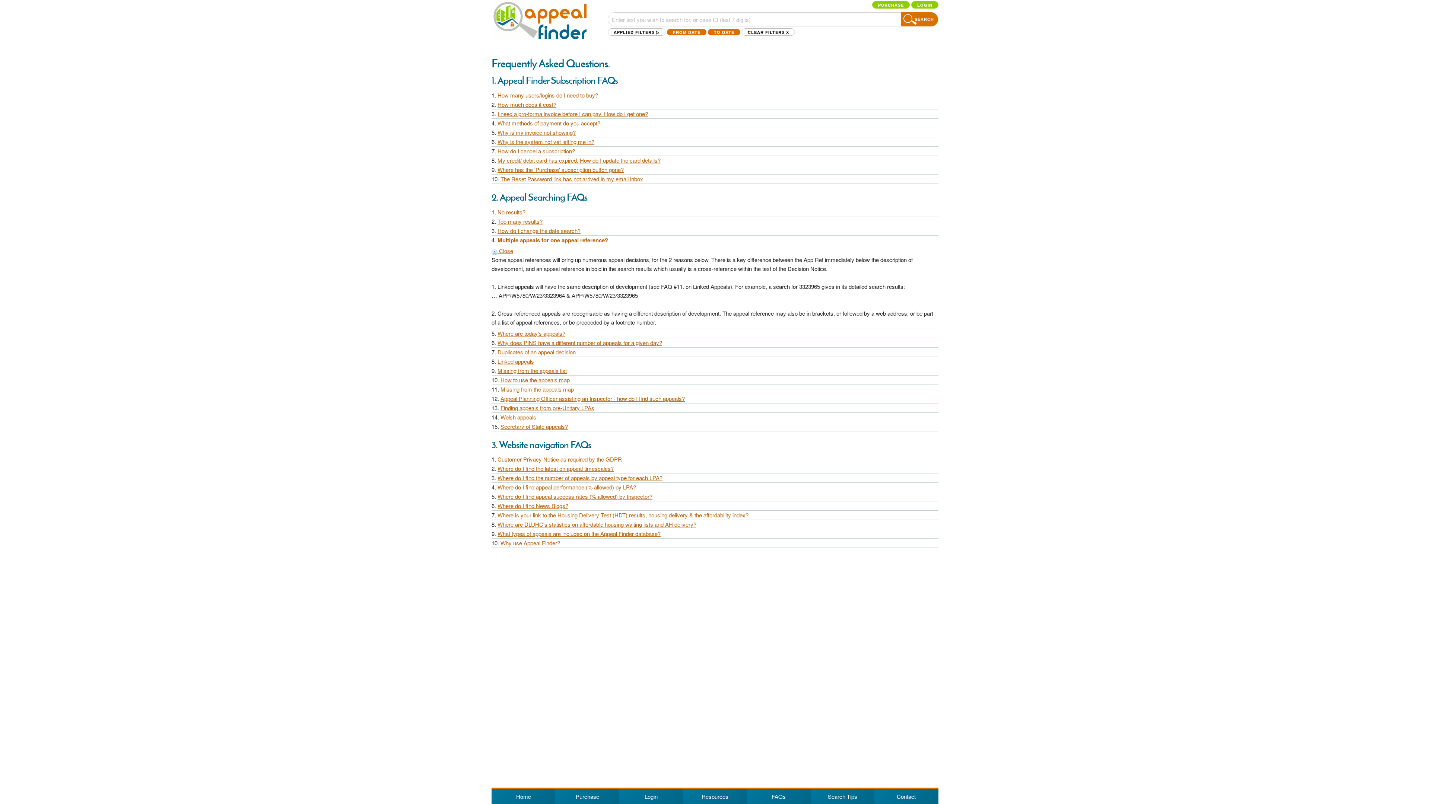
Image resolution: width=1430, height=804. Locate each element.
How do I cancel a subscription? (536, 151)
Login (924, 5)
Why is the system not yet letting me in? (546, 142)
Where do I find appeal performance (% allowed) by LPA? (567, 487)
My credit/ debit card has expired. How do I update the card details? (579, 160)
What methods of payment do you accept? (549, 123)
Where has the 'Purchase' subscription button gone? (561, 169)
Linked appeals (516, 361)
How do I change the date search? (539, 230)
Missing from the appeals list (532, 370)
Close (505, 251)
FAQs (779, 796)
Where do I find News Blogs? (533, 506)
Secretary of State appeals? (534, 426)
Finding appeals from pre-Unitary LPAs (547, 408)
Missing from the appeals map (537, 389)
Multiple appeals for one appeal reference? (553, 240)
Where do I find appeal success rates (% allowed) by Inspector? (575, 496)
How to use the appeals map (535, 380)
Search (924, 19)
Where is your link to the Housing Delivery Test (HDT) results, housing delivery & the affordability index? (623, 515)
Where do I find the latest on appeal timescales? (556, 468)
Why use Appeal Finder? (530, 543)
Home (523, 796)
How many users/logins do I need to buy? (548, 95)
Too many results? (520, 221)
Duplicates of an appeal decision (537, 352)
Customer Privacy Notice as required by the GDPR (560, 459)
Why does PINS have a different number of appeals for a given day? (580, 343)
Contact (906, 796)
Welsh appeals (518, 417)
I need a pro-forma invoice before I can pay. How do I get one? (573, 114)
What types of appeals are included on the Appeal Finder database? (579, 533)
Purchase (891, 5)
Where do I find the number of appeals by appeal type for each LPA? (580, 478)
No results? (511, 212)
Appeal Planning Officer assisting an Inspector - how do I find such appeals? (592, 398)
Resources (715, 796)
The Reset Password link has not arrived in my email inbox (571, 179)
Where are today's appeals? (531, 333)
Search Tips (842, 796)
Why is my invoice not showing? (537, 132)
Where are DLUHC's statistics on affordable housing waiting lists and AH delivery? (597, 524)
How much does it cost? (527, 104)
